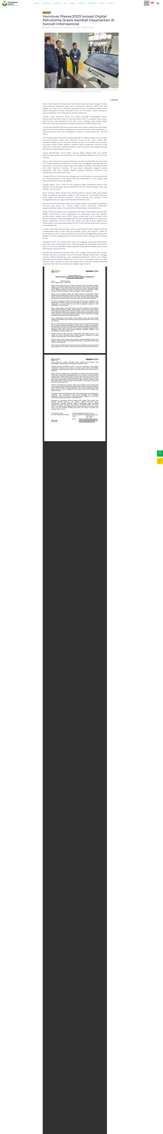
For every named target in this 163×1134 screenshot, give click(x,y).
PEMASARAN (91, 3)
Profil (36, 3)
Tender (102, 3)
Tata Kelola (46, 3)
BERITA (73, 3)
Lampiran (114, 100)
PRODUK (81, 3)
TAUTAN (110, 3)
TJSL (65, 3)
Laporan (57, 3)
